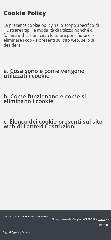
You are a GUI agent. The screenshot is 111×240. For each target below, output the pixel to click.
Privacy (102, 219)
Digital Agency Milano (16, 232)
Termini (104, 224)
